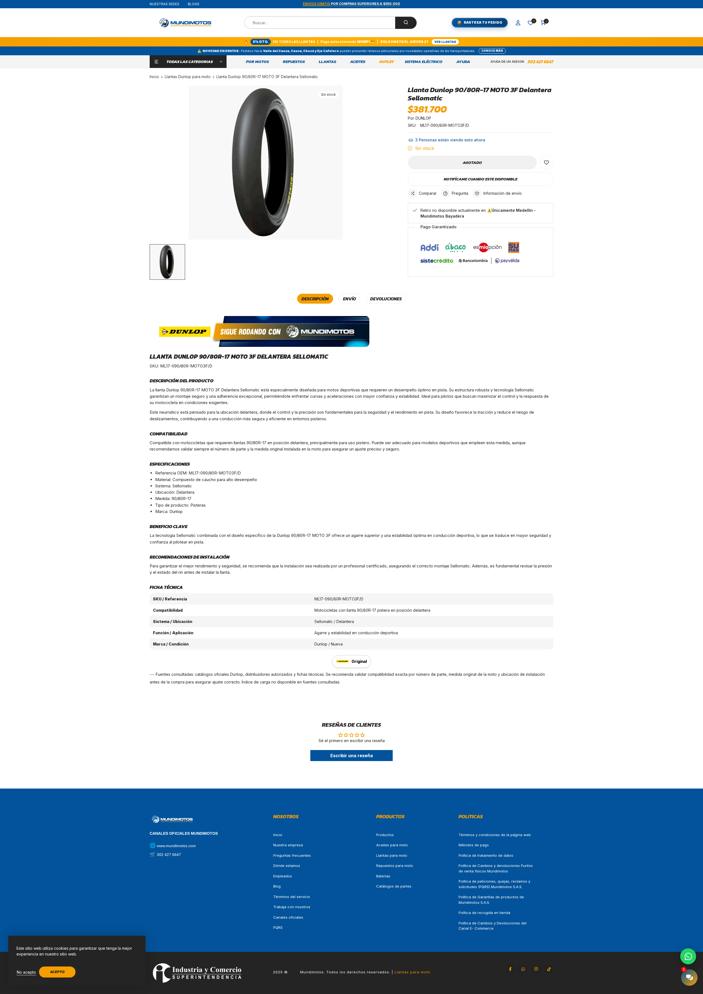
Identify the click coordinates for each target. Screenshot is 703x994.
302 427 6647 (540, 61)
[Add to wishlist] (546, 162)
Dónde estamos (286, 865)
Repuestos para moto (394, 865)
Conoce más (492, 50)
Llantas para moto (391, 855)
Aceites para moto (392, 845)
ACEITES (357, 62)
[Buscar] (406, 23)
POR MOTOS (257, 62)
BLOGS (193, 4)
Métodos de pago (474, 845)
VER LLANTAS (445, 41)
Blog (277, 886)
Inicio (277, 835)
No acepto (26, 972)
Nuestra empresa (288, 845)
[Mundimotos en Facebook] (510, 969)
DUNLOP (423, 118)
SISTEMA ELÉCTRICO (423, 62)
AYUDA (463, 62)
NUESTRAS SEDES (164, 4)
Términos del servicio (291, 896)
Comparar (428, 193)
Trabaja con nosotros (291, 907)
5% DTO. (260, 42)
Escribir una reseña (351, 755)
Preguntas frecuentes (292, 855)
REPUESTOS (294, 62)
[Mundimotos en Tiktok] (549, 969)
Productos (385, 835)
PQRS (278, 927)
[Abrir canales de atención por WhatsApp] (688, 956)
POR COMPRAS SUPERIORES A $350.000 (351, 4)
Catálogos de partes (393, 886)
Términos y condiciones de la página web (495, 835)
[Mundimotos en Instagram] (536, 969)
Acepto (57, 972)
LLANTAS (327, 62)
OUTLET (386, 62)
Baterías (383, 876)
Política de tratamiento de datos (486, 855)
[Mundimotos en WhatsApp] (523, 969)
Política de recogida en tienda (484, 912)
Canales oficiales (288, 917)
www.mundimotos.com (176, 846)
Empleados (282, 876)
